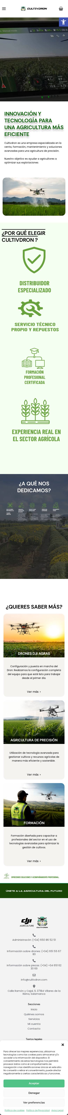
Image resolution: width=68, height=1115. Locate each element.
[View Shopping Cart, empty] (61, 8)
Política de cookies (15, 1110)
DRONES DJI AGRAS (34, 653)
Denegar (34, 1093)
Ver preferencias (34, 1102)
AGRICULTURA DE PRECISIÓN (34, 740)
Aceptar (34, 1083)
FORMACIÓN (34, 823)
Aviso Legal (57, 1110)
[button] (63, 22)
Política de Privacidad (38, 1110)
